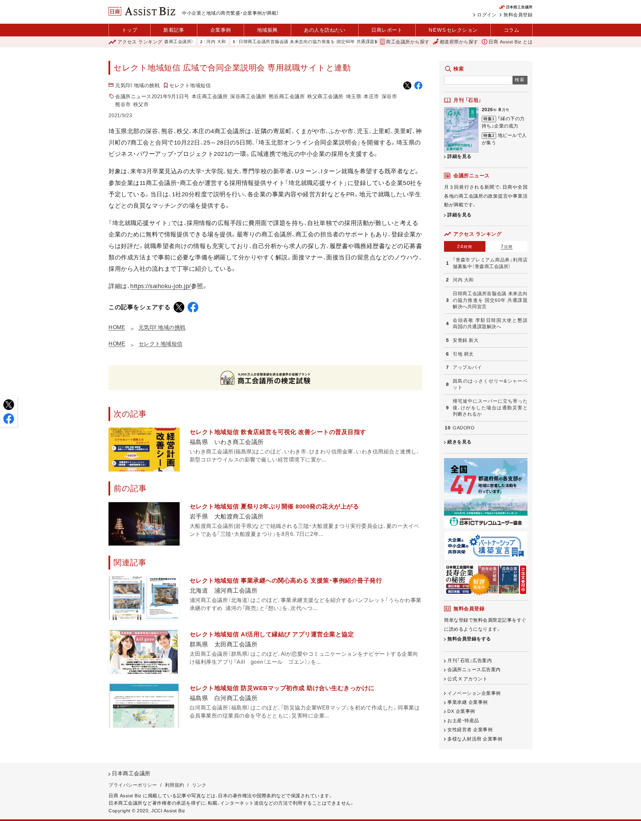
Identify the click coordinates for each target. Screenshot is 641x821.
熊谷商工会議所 (287, 96)
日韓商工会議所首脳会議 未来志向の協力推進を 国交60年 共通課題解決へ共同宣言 (300, 42)
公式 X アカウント (467, 678)
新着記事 (173, 30)
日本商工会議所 (131, 773)
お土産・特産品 (463, 720)
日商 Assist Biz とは (510, 41)
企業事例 (220, 30)
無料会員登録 (517, 15)
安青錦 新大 (465, 340)
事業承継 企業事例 (467, 702)
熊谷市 (123, 104)
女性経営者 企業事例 (469, 729)
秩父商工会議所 (325, 96)
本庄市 (371, 96)
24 (464, 246)
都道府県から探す (459, 41)
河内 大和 (194, 42)
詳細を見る (459, 156)
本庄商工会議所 (210, 96)
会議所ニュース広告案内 (474, 669)
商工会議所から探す (408, 41)
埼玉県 (354, 96)
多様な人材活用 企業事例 (474, 739)
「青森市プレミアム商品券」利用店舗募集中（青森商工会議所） (490, 263)
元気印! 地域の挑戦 (137, 85)
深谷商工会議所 (248, 96)
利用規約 (174, 785)
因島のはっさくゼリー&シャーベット (490, 384)
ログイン (486, 15)
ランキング (140, 41)
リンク (199, 785)
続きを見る (459, 441)
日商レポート (386, 30)
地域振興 (267, 30)
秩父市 (141, 104)
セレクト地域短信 (190, 85)
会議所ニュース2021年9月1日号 (152, 96)
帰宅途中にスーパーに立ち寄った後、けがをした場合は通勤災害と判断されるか (490, 407)
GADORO (463, 427)
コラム (511, 30)
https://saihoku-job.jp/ (160, 286)
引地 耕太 (463, 354)
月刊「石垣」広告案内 (469, 660)
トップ (130, 30)
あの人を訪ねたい (324, 30)
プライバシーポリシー (133, 785)
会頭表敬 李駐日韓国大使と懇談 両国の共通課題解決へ (490, 324)
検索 (520, 79)
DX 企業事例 (461, 711)
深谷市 (389, 96)
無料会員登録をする (469, 638)
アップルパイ (467, 367)
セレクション (453, 30)
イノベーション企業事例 (474, 693)
